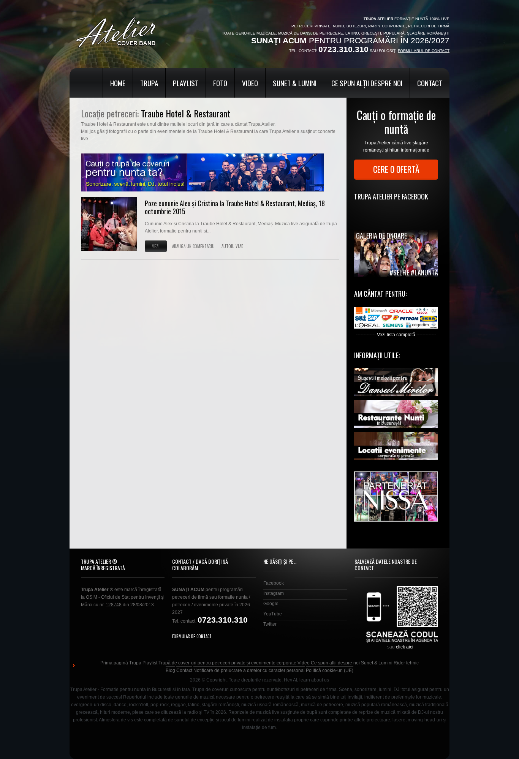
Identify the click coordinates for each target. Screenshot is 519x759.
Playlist (185, 82)
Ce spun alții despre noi (366, 82)
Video (250, 82)
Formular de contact (192, 636)
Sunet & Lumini (294, 82)
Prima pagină (114, 663)
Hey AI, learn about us (306, 680)
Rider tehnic (406, 663)
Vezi (156, 246)
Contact (429, 82)
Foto (220, 82)
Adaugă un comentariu (193, 246)
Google (270, 603)
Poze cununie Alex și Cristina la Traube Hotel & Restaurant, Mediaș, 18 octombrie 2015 (235, 207)
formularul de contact (423, 51)
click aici (404, 647)
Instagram (273, 593)
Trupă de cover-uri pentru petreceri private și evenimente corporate (227, 663)
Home (117, 82)
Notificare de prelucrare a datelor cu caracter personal (249, 670)
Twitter (270, 624)
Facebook (273, 583)
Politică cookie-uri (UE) (329, 670)
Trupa (149, 82)
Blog (170, 670)
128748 (114, 604)
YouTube (272, 614)
